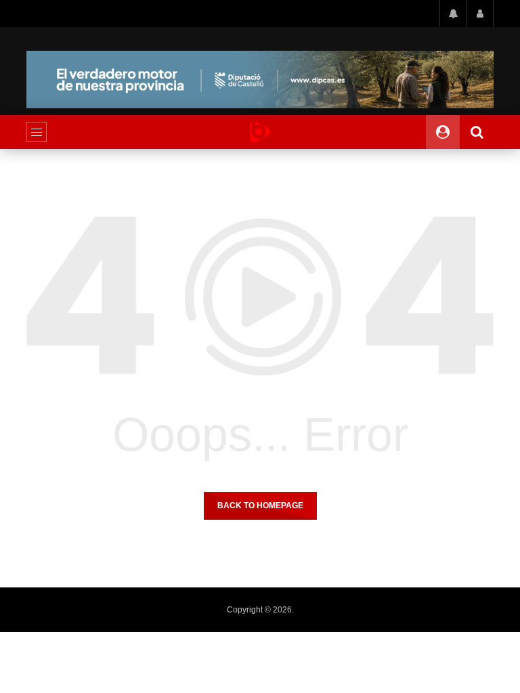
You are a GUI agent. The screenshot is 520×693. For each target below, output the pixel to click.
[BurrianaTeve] (260, 132)
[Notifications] (453, 13)
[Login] (480, 13)
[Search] (477, 132)
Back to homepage (260, 505)
